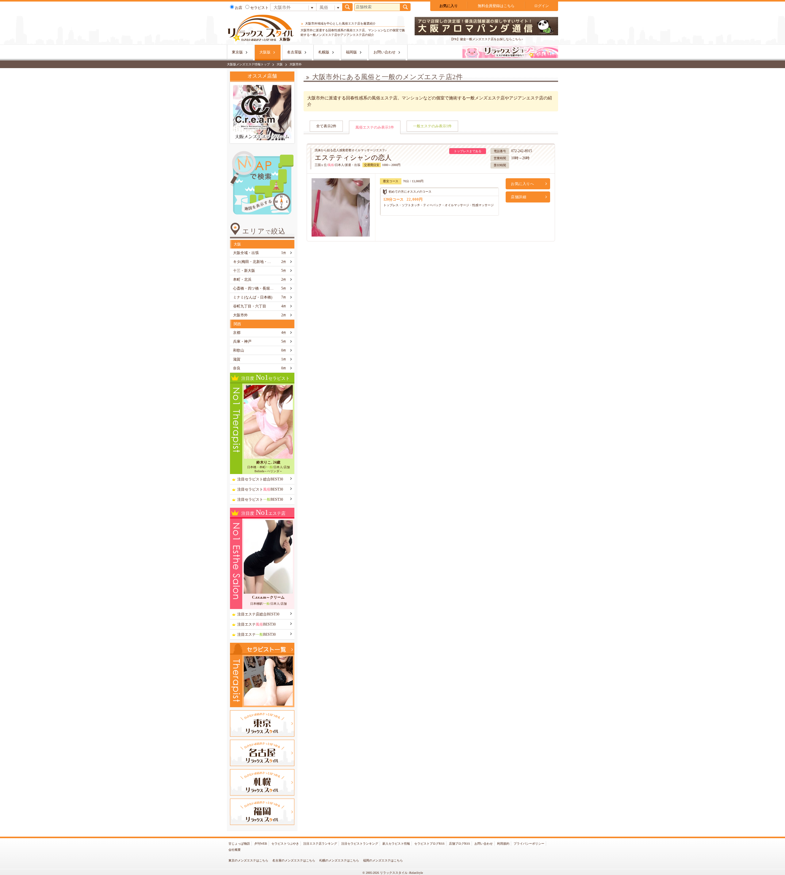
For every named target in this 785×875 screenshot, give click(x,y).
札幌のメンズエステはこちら (339, 860)
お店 (238, 8)
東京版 (237, 52)
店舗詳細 (518, 197)
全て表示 (326, 126)
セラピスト (259, 8)
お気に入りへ (522, 184)
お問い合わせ (384, 52)
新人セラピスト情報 (396, 843)
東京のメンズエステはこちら (248, 860)
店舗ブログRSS (459, 843)
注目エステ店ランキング (320, 843)
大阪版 (264, 52)
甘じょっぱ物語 (239, 843)
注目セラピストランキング (359, 843)
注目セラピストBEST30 (260, 489)
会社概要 (234, 849)
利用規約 (503, 843)
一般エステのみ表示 (432, 126)
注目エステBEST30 (256, 624)
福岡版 (351, 52)
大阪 (280, 64)
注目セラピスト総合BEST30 (260, 479)
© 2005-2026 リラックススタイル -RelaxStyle (392, 872)
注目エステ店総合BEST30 (258, 614)
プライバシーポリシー (529, 843)
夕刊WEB (260, 843)
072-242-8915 (521, 151)
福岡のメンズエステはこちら (383, 860)
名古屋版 (294, 52)
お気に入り (448, 6)
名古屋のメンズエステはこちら (293, 860)
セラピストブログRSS (429, 843)
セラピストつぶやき (285, 843)
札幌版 (323, 52)
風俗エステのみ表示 (374, 127)
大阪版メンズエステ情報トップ (248, 64)
